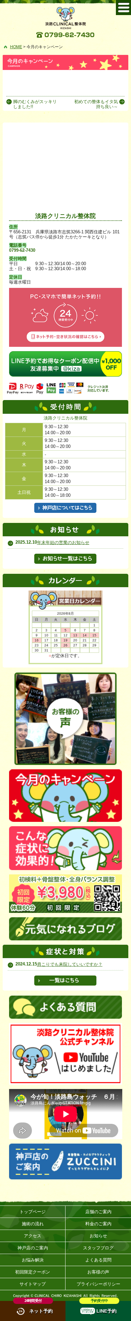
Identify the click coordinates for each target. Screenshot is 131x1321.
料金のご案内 (98, 1223)
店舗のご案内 (98, 1211)
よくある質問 (98, 1259)
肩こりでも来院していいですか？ (69, 964)
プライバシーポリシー (98, 1284)
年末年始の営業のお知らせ (63, 542)
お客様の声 (98, 1271)
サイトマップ (32, 1284)
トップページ (32, 1211)
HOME (16, 47)
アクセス (32, 1235)
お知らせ (98, 1235)
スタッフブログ (98, 1247)
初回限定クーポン (32, 1271)
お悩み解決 (33, 1259)
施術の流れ (33, 1223)
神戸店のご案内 (32, 1247)
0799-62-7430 (22, 250)
